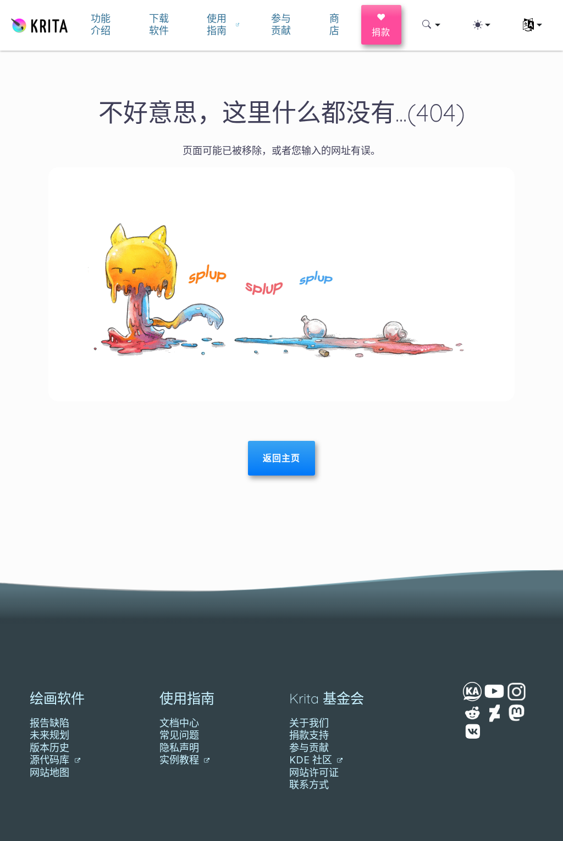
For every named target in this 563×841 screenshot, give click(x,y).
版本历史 (49, 747)
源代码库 (51, 760)
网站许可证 (314, 772)
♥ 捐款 (381, 24)
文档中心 (179, 723)
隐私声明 (179, 747)
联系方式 (309, 784)
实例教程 (180, 760)
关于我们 (309, 723)
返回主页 (281, 457)
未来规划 (49, 735)
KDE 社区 (312, 760)
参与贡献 (309, 747)
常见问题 (179, 735)
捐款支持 (309, 735)
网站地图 (49, 772)
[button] (431, 25)
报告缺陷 (49, 723)
